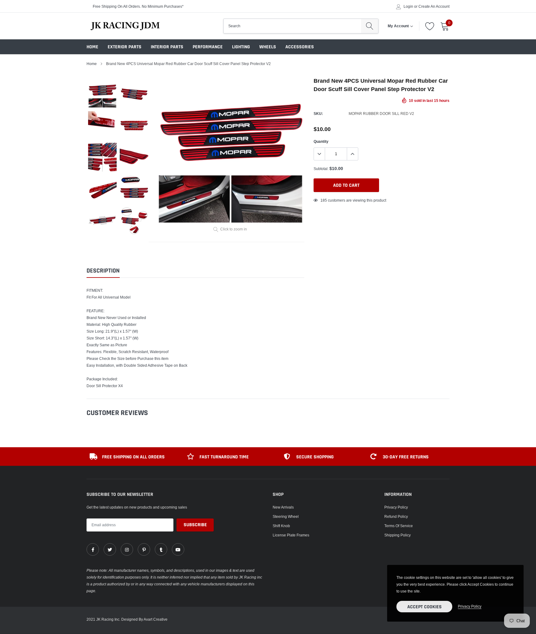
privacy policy (469, 606)
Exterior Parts (124, 47)
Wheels (267, 47)
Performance (208, 47)
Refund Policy (396, 516)
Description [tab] (103, 271)
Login (408, 6)
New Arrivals (283, 507)
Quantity (321, 141)
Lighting (241, 47)
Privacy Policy (396, 507)
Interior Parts (167, 47)
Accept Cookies (424, 607)
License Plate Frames (291, 535)
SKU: (318, 113)
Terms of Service (398, 525)
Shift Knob (281, 525)
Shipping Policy (397, 535)
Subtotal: (321, 168)
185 (323, 200)
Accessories (299, 47)
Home (92, 47)
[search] (369, 26)
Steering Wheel (286, 516)
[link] (93, 549)
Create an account (433, 6)
